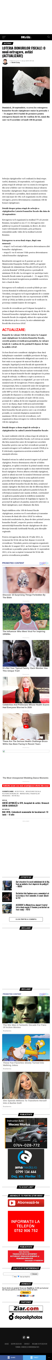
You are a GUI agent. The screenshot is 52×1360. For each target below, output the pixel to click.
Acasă (7, 1344)
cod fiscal (20, 791)
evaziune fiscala (34, 791)
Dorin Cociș (16, 62)
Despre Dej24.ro (16, 1344)
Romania (6, 796)
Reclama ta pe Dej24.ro (39, 1344)
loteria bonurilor (11, 794)
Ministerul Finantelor (30, 794)
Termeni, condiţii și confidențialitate (27, 1347)
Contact (27, 1344)
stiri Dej (16, 796)
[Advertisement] (26, 17)
